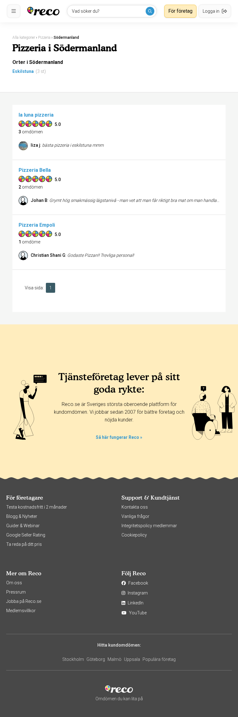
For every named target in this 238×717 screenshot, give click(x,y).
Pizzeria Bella (35, 170)
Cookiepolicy (134, 534)
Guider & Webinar (23, 525)
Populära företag (159, 659)
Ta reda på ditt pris (24, 544)
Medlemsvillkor (21, 610)
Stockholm (73, 659)
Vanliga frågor (135, 516)
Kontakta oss (134, 507)
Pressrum (16, 592)
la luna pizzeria (36, 115)
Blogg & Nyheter (21, 516)
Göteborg (95, 659)
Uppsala (132, 659)
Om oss (14, 582)
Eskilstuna (23, 71)
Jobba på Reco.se (23, 601)
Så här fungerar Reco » (119, 437)
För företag (180, 11)
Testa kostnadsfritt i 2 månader (36, 507)
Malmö (114, 659)
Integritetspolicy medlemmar (149, 525)
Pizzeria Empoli (37, 225)
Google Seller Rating (25, 534)
